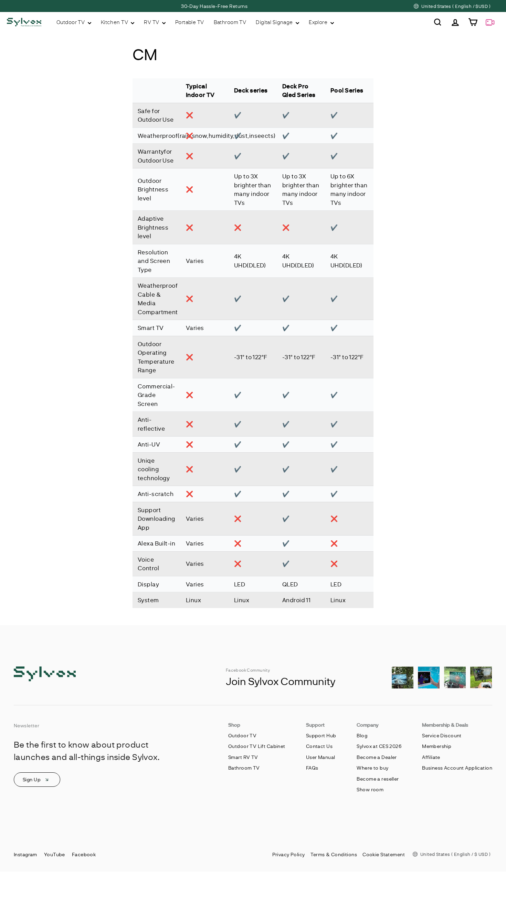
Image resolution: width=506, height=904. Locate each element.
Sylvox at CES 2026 (379, 746)
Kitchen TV (115, 22)
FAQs (312, 767)
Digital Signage (275, 22)
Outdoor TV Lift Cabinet (256, 746)
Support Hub (321, 735)
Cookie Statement (383, 854)
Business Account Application (457, 767)
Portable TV (189, 22)
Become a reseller (378, 778)
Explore (318, 22)
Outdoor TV (71, 22)
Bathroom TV (230, 22)
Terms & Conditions (333, 854)
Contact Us (319, 746)
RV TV (152, 22)
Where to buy (372, 767)
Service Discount (442, 735)
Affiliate (431, 757)
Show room (370, 789)
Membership (436, 746)
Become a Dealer (377, 757)
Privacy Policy (288, 854)
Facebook (84, 854)
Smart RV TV (243, 757)
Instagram (25, 854)
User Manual (320, 757)
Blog (362, 735)
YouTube (54, 854)
